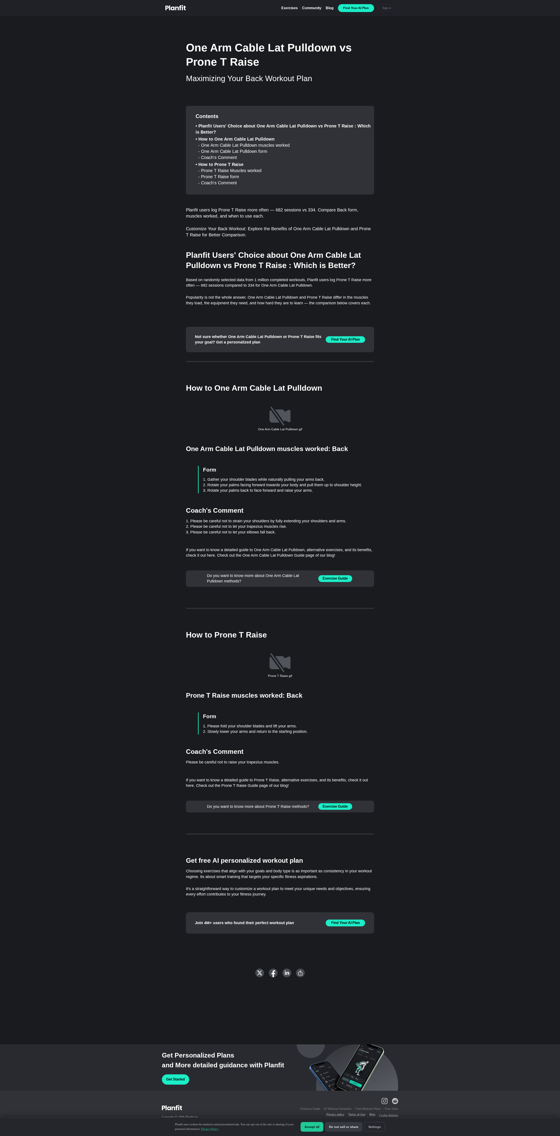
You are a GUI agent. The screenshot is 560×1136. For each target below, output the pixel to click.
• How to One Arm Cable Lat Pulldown (235, 139)
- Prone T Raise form (218, 176)
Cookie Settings (388, 1115)
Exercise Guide (335, 578)
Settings (374, 1127)
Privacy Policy (209, 1129)
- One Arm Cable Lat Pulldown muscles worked (244, 145)
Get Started (175, 1079)
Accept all (311, 1127)
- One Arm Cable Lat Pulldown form (232, 151)
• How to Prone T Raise (219, 164)
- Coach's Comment (217, 157)
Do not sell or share (343, 1127)
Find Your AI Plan (345, 339)
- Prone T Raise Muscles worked (229, 170)
